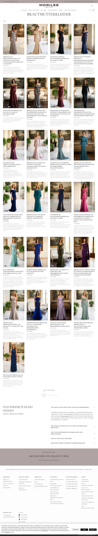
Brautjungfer (34, 10)
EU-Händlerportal (72, 484)
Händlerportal (71, 479)
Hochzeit (24, 10)
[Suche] (90, 10)
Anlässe (43, 10)
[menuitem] (24, 10)
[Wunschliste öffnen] (93, 10)
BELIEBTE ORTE (7, 512)
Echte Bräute (38, 484)
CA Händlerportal (72, 481)
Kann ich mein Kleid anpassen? (61, 438)
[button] (44, 530)
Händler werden (71, 488)
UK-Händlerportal (72, 486)
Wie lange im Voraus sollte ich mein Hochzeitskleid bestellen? (69, 426)
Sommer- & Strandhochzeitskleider (56, 497)
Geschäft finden (70, 10)
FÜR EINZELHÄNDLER (71, 476)
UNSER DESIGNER (39, 479)
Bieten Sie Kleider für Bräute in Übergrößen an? (68, 443)
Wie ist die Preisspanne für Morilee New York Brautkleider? (67, 433)
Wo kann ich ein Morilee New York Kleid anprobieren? (70, 407)
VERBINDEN (6, 476)
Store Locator (64, 416)
